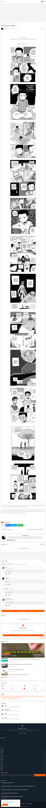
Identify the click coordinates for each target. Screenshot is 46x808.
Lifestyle (32, 696)
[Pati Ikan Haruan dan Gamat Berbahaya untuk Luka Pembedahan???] (4, 665)
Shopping (23, 759)
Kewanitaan (28, 696)
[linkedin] (14, 540)
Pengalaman (4, 698)
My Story (41, 696)
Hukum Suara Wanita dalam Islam (7, 782)
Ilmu (2, 696)
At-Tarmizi (7, 577)
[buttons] (20, 733)
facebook (13, 685)
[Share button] (25, 525)
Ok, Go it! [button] (5, 804)
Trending (23, 766)
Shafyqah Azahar (8, 598)
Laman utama (3, 23)
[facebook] (7, 540)
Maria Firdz (25, 535)
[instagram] (12, 540)
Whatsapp (21, 525)
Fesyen (23, 752)
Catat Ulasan (23, 610)
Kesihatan (22, 696)
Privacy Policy (29, 803)
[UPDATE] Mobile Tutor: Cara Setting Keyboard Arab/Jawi (19, 674)
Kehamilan (6, 696)
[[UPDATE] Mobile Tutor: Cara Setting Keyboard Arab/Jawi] (4, 676)
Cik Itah (6, 588)
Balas (6, 573)
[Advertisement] (23, 12)
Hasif (6, 567)
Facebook (9, 525)
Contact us (23, 803)
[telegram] (9, 540)
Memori (37, 696)
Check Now (9, 802)
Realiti (14, 698)
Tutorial (23, 768)
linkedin (34, 685)
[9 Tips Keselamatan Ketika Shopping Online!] (4, 671)
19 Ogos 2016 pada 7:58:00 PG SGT (10, 568)
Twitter (15, 525)
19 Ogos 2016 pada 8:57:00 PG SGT (10, 589)
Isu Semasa (23, 756)
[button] (42, 1)
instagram (13, 688)
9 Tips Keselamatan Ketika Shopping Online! (16, 669)
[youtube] (11, 540)
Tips (23, 761)
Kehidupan (12, 696)
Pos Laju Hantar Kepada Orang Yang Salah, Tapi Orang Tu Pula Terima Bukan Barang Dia (24, 659)
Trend (23, 764)
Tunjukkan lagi (42, 544)
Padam (9, 573)
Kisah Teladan (9, 23)
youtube (34, 688)
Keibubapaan (17, 696)
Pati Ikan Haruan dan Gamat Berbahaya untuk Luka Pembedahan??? (21, 664)
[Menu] (1, 1)
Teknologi (18, 698)
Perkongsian (10, 698)
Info (23, 754)
